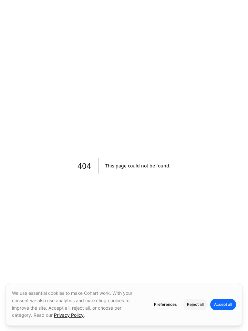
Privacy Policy (69, 315)
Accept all (223, 304)
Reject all (195, 304)
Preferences (165, 304)
